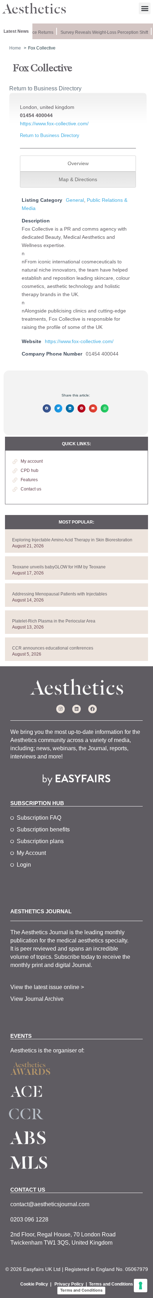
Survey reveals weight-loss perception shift (102, 32)
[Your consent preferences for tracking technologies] (140, 1285)
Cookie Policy (34, 1284)
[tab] (78, 164)
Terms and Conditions (111, 1284)
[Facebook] (92, 709)
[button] (145, 8)
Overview (78, 163)
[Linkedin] (76, 709)
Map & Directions (78, 179)
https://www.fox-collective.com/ (54, 123)
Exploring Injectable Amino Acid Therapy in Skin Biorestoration (72, 539)
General (75, 200)
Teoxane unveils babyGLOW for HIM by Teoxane (59, 566)
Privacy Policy (69, 1284)
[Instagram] (60, 709)
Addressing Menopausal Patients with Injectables (59, 594)
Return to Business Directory (45, 88)
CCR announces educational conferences (52, 648)
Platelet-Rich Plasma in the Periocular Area (53, 621)
